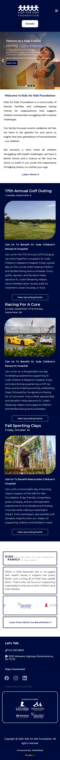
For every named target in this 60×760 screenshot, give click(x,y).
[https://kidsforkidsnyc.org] (28, 10)
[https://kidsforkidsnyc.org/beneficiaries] (30, 708)
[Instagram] (15, 678)
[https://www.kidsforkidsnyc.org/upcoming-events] (30, 60)
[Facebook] (6, 678)
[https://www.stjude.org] (45, 605)
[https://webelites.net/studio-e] (30, 755)
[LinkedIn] (24, 678)
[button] (56, 11)
